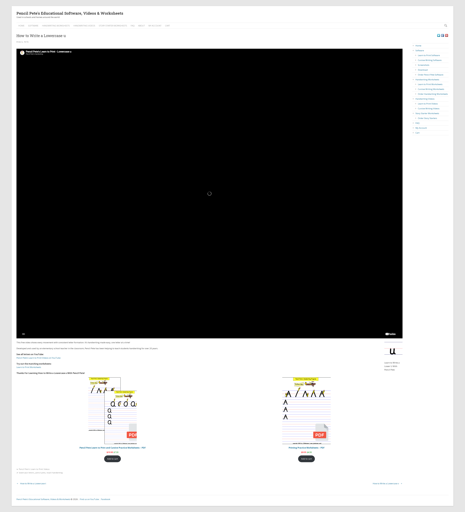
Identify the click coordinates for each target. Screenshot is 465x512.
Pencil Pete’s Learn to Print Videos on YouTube (38, 357)
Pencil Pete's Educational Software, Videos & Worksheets (69, 13)
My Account (154, 25)
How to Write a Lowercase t (33, 483)
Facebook (105, 499)
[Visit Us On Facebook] (443, 36)
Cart (167, 25)
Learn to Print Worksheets (28, 367)
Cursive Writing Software (430, 60)
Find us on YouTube (89, 499)
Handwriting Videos (84, 25)
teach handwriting (55, 473)
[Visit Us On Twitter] (439, 36)
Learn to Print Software (429, 55)
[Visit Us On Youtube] (447, 36)
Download (423, 69)
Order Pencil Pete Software (430, 74)
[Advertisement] (430, 178)
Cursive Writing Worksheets (431, 89)
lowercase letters (26, 473)
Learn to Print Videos (428, 103)
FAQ (133, 25)
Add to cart (112, 458)
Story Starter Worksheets (113, 25)
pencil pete (40, 473)
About (141, 25)
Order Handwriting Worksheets (433, 94)
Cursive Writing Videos (428, 108)
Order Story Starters (427, 118)
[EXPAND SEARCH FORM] (446, 25)
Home (21, 25)
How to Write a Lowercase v (386, 483)
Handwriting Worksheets (56, 25)
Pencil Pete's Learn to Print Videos (34, 469)
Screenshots (423, 65)
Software (33, 25)
